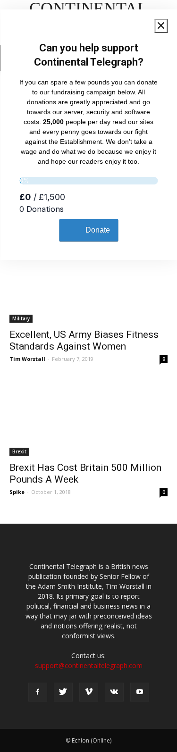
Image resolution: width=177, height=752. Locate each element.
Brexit (19, 451)
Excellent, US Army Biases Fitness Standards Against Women (84, 340)
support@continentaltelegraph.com (89, 665)
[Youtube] (139, 692)
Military (21, 318)
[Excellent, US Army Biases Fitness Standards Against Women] (88, 283)
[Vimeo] (88, 692)
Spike (17, 491)
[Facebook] (37, 692)
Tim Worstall (27, 358)
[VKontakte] (114, 692)
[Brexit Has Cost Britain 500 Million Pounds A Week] (88, 417)
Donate (97, 230)
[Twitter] (63, 692)
